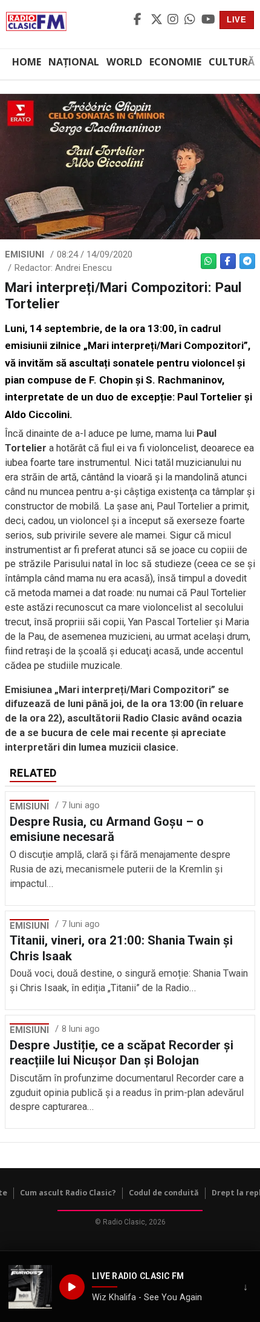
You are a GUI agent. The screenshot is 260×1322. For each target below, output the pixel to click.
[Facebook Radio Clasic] (140, 20)
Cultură (232, 61)
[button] (30, 1287)
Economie (175, 61)
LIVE (237, 19)
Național (73, 61)
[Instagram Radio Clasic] (174, 20)
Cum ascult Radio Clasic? (68, 1192)
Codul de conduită (164, 1192)
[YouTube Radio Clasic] (208, 20)
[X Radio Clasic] (157, 20)
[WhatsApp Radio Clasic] (191, 20)
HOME (26, 61)
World (124, 61)
